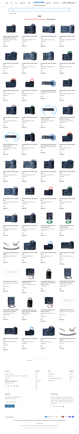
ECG (12, 3)
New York (47, 425)
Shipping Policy (51, 380)
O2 (36, 389)
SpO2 (7, 3)
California (40, 425)
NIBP (29, 3)
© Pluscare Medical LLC (9, 417)
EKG (16, 3)
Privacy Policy (51, 373)
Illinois (54, 425)
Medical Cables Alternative (40, 5)
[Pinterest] (14, 386)
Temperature (22, 3)
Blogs (70, 378)
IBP (33, 3)
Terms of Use (51, 376)
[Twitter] (8, 386)
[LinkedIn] (17, 386)
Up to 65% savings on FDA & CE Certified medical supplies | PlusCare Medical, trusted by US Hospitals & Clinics (39, 420)
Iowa (57, 425)
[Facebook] (5, 386)
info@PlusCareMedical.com (11, 381)
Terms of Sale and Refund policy (55, 378)
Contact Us (71, 376)
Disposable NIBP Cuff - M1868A (10, 281)
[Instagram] (11, 386)
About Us (71, 373)
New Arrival (56, 3)
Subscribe (10, 406)
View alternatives (51, 19)
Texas (44, 425)
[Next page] (49, 359)
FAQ (70, 380)
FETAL (36, 387)
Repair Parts (48, 3)
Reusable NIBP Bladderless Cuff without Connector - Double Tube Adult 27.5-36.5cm (48, 283)
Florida (51, 425)
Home (11, 13)
